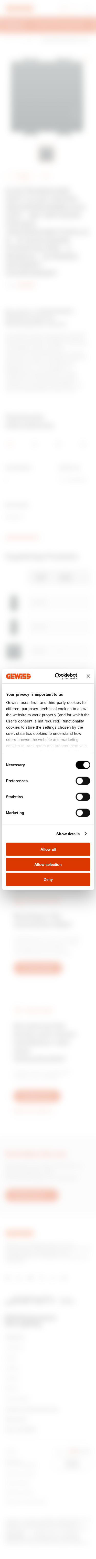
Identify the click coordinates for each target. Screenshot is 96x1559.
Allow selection (48, 864)
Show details (68, 833)
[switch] (83, 781)
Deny (48, 879)
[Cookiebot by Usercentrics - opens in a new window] (57, 676)
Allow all (48, 849)
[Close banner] (88, 676)
